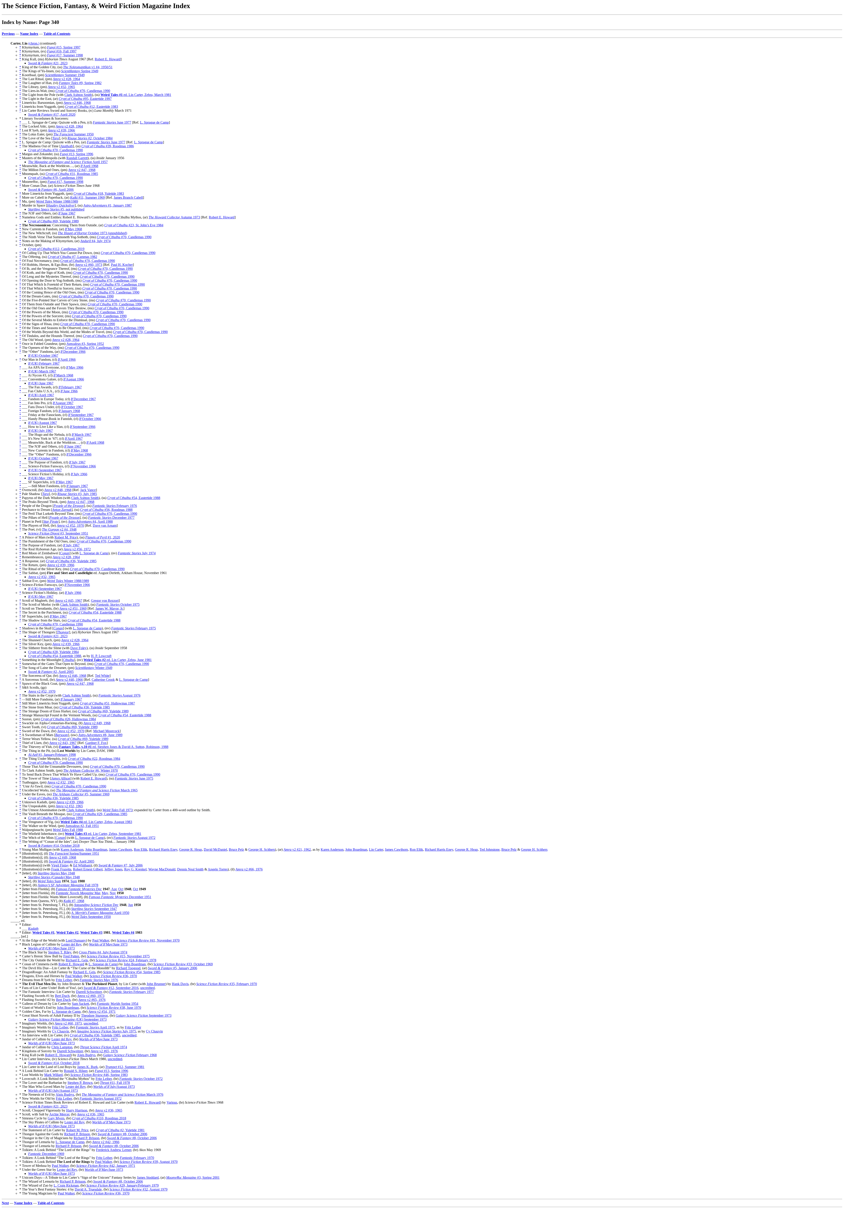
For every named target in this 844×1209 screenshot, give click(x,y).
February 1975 (133, 628)
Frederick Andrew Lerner (113, 1150)
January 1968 (69, 411)
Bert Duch (62, 996)
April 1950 (100, 913)
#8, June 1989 (100, 735)
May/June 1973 (108, 944)
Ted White (102, 675)
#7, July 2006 (120, 865)
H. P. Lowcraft (101, 656)
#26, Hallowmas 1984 (68, 719)
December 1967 (83, 399)
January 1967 (77, 486)
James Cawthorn (120, 849)
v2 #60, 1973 (88, 265)
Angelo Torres (218, 869)
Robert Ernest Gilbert (88, 869)
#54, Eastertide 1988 (133, 498)
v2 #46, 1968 (77, 103)
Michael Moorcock (106, 731)
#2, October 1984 (90, 138)
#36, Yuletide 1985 (71, 561)
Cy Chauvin (60, 1031)
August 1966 (73, 379)
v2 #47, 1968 (81, 170)
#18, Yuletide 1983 (98, 193)
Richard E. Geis (77, 960)
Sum (49, 881)
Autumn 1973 (174, 217)
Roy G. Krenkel (135, 869)
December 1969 (46, 1154)
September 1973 (143, 1015)
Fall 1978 (68, 885)
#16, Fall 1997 (61, 51)
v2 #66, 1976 (249, 869)
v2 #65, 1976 (92, 1000)
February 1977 (131, 992)
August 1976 (119, 695)
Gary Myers (56, 1118)
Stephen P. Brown (80, 1083)
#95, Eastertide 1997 (85, 99)
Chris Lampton (61, 1047)
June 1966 (69, 391)
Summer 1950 (73, 134)
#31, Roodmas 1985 (71, 174)
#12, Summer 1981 (124, 1067)
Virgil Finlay (60, 865)
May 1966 (74, 367)
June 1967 (66, 213)
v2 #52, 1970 (70, 525)
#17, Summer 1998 (65, 55)
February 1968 (130, 1055)
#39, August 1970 (149, 1162)
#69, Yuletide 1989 (53, 221)
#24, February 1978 (126, 960)
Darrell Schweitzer (89, 992)
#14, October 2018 (54, 845)
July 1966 (79, 474)
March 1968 (63, 375)
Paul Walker (100, 940)
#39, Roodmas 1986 (107, 146)
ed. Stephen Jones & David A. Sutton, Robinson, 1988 (113, 747)
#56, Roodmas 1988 (106, 510)
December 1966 (72, 351)
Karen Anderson (72, 849)
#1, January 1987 (107, 205)
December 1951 (120, 897)
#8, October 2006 (122, 1134)
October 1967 (43, 355)
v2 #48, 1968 (57, 490)
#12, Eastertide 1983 (91, 106)
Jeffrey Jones (113, 869)
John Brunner (156, 984)
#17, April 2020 (51, 114)
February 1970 (137, 1158)
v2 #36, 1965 (108, 1110)
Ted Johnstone (490, 849)
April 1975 (95, 1027)
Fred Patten (71, 956)
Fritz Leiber (64, 980)
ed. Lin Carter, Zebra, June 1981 (118, 660)
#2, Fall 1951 (82, 826)
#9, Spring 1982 (80, 83)
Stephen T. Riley (59, 952)
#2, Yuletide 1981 (120, 1130)
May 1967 (40, 478)
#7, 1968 (74, 901)
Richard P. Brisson (77, 1134)
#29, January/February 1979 (122, 1185)
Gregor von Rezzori (105, 600)
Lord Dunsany (76, 940)
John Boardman (96, 849)
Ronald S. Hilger (75, 1071)
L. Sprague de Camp (154, 122)
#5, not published (56, 209)
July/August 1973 (114, 1086)
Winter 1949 (93, 668)
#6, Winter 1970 (90, 770)
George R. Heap (190, 849)
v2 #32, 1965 (61, 87)
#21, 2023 (47, 63)
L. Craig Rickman (66, 1185)
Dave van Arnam (104, 525)
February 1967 (44, 363)
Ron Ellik (140, 849)
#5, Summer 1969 (81, 794)
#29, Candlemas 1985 (100, 814)
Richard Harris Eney (163, 849)
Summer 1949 (65, 75)
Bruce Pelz (236, 849)
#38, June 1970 (114, 1007)
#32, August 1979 (138, 1189)
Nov (113, 893)
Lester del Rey (71, 944)
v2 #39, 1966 (61, 130)
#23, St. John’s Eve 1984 (133, 225)
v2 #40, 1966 (69, 679)
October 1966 (90, 419)
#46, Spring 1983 (99, 1075)
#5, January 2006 (172, 968)
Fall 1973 (117, 810)
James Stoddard (148, 1177)
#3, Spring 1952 (85, 344)
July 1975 (106, 1031)
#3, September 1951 (58, 533)
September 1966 (82, 427)
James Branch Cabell (128, 197)
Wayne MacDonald (161, 869)
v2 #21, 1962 (297, 849)
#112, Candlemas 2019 (56, 249)
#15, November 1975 (118, 956)
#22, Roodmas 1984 (94, 758)
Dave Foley (78, 648)
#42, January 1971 (105, 1166)
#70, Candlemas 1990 (82, 91)
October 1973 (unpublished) (92, 233)
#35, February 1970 (226, 984)
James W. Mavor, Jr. (109, 608)
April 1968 (89, 166)
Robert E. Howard (107, 59)
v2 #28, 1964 (66, 79)
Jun (130, 905)
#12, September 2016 (111, 988)
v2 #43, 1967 (62, 743)
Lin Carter (376, 849)
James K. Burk (87, 1067)
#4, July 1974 (95, 241)
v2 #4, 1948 (59, 529)
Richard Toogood (128, 968)
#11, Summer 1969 (87, 197)
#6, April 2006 (51, 189)
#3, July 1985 (77, 494)
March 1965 (97, 790)
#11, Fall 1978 (115, 1083)
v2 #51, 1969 (73, 608)
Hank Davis (180, 984)
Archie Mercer (59, 1114)
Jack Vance (88, 490)
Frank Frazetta (61, 869)
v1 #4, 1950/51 (88, 67)
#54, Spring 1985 (131, 972)
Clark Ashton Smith (78, 95)
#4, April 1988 (90, 521)
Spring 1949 (79, 71)
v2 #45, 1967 (68, 600)
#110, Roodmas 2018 (99, 1118)
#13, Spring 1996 (76, 154)
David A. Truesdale (88, 1189)
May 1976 (99, 980)
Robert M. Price (66, 537)
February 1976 (114, 506)
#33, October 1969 (183, 964)
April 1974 (103, 1047)
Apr (113, 889)
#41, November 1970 (148, 940)
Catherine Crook (103, 679)
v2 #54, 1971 (102, 1011)
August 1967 (63, 403)
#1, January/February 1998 (52, 755)
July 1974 (137, 553)
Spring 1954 (117, 1003)
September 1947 (94, 909)
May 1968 (73, 229)
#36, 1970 (113, 976)
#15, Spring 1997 (63, 47)
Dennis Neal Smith (190, 869)
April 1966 (67, 359)
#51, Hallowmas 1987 (107, 703)
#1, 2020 (102, 537)
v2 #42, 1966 (105, 1142)
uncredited (147, 988)
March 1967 (42, 371)
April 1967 (41, 395)
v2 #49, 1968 (97, 723)
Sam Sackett (80, 1003)
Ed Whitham (82, 865)
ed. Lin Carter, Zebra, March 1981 (135, 95)
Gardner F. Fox (96, 743)
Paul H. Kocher (122, 265)
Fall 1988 (68, 830)
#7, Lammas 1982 (72, 257)
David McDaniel (215, 849)
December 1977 (111, 517)
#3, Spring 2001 (193, 1177)
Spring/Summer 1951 (74, 853)
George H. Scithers (261, 849)
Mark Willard (53, 1075)
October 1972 (141, 1079)
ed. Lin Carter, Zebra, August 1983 (96, 822)
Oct (120, 889)
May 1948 (56, 873)
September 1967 (81, 415)
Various (172, 1102)
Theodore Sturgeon (94, 1015)
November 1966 (83, 466)
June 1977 (112, 122)
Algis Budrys (86, 1055)
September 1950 (91, 917)
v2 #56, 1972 (77, 549)
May (105, 893)
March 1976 (122, 1094)
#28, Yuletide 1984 (53, 652)
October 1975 (118, 604)
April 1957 (68, 162)
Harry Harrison (76, 1110)
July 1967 (40, 430)
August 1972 (134, 838)
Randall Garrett (77, 158)
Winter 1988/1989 (57, 201)
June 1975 (134, 778)
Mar (78, 893)
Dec (79, 889)
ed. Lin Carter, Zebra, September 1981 (103, 834)
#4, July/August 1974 (103, 952)
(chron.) (33, 43)
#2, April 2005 (51, 672)
